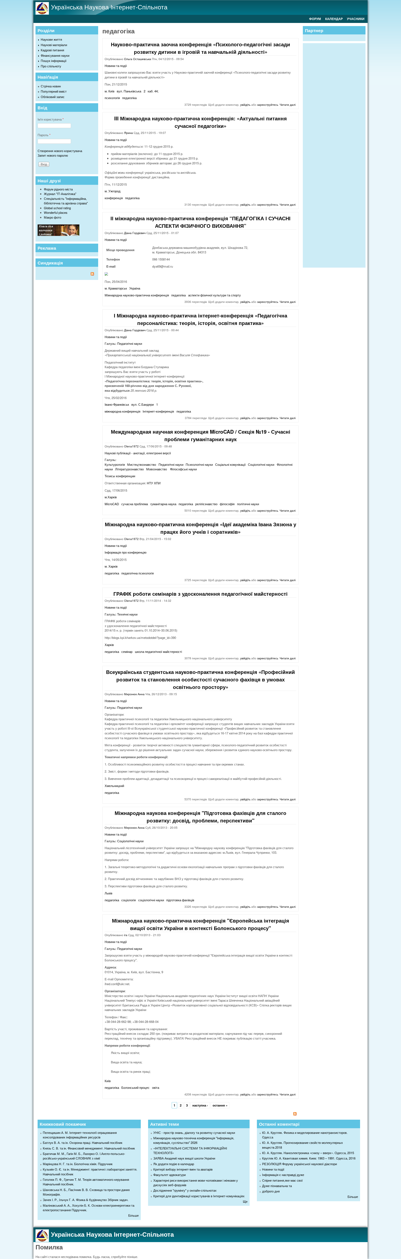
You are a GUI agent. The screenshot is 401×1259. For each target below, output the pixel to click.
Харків (109, 644)
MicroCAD (112, 504)
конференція (114, 198)
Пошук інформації (53, 60)
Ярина (128, 133)
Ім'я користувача (51, 119)
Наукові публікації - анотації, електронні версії (138, 453)
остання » (220, 1105)
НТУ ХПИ (154, 483)
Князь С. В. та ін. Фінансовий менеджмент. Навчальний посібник (89, 1148)
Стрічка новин (51, 86)
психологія (112, 98)
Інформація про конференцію (125, 552)
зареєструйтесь (267, 104)
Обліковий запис (53, 96)
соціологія (128, 900)
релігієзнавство (206, 504)
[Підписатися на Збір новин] (67, 274)
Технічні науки (127, 614)
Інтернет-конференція (158, 411)
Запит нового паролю (53, 155)
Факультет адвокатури (169, 1174)
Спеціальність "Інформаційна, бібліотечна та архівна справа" (66, 200)
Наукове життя (51, 39)
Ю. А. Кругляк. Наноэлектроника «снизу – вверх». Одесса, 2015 (308, 1153)
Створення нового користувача (60, 151)
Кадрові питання (52, 50)
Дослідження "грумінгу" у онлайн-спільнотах (185, 1190)
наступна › (200, 1105)
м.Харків (111, 497)
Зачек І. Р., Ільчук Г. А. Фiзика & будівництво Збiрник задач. (85, 1199)
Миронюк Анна (134, 694)
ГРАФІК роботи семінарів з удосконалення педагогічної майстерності (200, 593)
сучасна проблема (134, 504)
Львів (108, 893)
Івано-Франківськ (117, 404)
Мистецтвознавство (141, 464)
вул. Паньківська (129, 91)
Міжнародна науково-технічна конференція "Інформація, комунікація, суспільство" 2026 (193, 1140)
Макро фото (52, 217)
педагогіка (129, 98)
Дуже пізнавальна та (277, 1185)
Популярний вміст (54, 91)
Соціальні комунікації (230, 464)
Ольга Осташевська (137, 59)
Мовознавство (157, 469)
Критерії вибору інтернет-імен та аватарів (183, 1169)
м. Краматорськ (116, 288)
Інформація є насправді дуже (283, 1174)
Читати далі (288, 104)
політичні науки (248, 504)
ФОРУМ (315, 18)
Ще (245, 1201)
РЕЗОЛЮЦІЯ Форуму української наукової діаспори (299, 1164)
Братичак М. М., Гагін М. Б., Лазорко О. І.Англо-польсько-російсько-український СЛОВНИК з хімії (84, 1156)
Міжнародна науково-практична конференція (137, 295)
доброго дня (271, 1191)
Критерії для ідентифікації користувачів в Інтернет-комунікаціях (199, 1196)
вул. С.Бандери (142, 404)
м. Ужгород (113, 191)
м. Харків (111, 566)
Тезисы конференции (120, 476)
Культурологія (115, 464)
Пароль (44, 135)
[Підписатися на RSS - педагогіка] (200, 1114)
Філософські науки (183, 469)
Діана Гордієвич (135, 233)
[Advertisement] (336, 154)
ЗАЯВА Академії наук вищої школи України (184, 1158)
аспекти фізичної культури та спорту (214, 295)
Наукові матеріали (54, 45)
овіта (155, 1087)
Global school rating (57, 208)
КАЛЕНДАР (334, 18)
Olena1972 (131, 446)
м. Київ (109, 91)
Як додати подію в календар (173, 1164)
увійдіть (245, 104)
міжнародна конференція (122, 411)
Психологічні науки (199, 464)
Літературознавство (129, 469)
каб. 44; (153, 91)
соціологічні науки (151, 900)
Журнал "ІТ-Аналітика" (60, 193)
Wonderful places (55, 212)
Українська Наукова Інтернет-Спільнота (109, 6)
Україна (134, 288)
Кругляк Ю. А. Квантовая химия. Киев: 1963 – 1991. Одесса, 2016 (308, 1158)
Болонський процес (135, 1087)
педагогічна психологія (137, 573)
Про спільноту (51, 66)
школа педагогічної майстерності (158, 651)
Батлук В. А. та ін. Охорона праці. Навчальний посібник (82, 1142)
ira (125, 935)
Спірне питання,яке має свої (282, 1180)
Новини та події (116, 65)
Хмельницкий (114, 785)
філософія (227, 504)
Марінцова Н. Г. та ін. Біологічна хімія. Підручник (78, 1164)
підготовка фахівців (180, 900)
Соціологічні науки (261, 464)
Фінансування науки (55, 55)
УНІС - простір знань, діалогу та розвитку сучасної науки (194, 1132)
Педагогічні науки (129, 343)
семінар (126, 651)
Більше (133, 1215)
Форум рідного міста (58, 189)
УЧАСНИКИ (355, 18)
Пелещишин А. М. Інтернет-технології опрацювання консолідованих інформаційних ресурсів (80, 1134)
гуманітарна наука (163, 504)
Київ (108, 1081)
